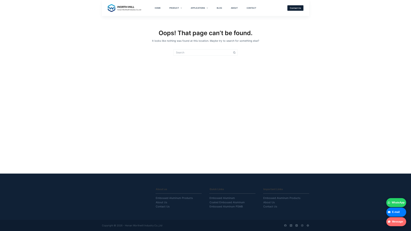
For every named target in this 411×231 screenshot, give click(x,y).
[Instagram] (296, 225)
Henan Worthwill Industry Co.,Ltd (144, 225)
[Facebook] (285, 225)
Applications (198, 8)
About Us (161, 202)
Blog (219, 8)
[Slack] (308, 225)
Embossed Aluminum (223, 198)
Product (174, 8)
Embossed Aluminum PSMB (227, 206)
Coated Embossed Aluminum (227, 202)
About (234, 8)
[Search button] (234, 52)
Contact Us (295, 8)
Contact (251, 8)
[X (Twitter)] (291, 225)
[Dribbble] (302, 225)
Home (158, 8)
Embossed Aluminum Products (174, 198)
